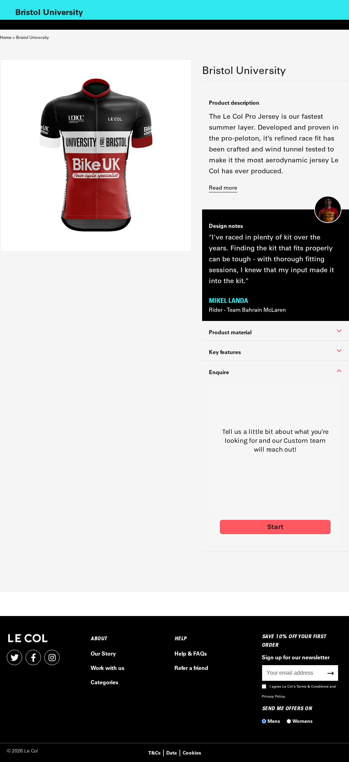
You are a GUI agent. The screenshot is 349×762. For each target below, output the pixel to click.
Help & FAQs (190, 653)
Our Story (103, 653)
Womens (302, 721)
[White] (96, 155)
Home (6, 37)
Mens (274, 721)
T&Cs (154, 752)
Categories (104, 682)
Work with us (107, 667)
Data (171, 752)
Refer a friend (191, 667)
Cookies (192, 752)
